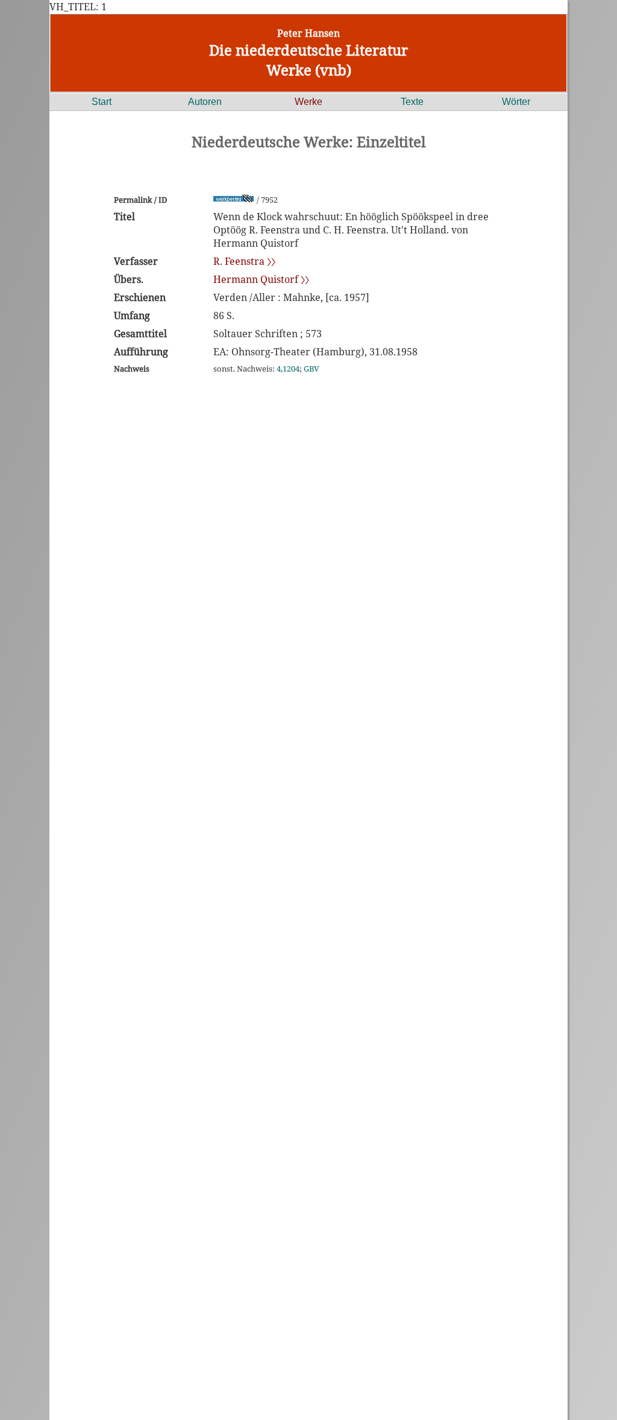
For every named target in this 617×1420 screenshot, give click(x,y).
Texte (412, 102)
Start (101, 102)
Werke (308, 102)
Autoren (205, 102)
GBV (311, 368)
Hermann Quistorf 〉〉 (261, 279)
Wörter (516, 102)
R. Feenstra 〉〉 (244, 261)
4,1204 (288, 368)
